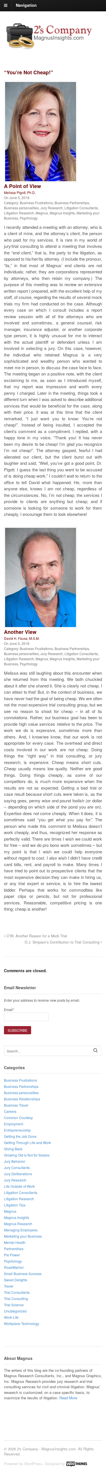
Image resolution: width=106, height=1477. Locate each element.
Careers (10, 1111)
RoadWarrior (14, 1267)
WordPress (33, 1463)
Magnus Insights (62, 212)
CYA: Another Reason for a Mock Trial (36, 935)
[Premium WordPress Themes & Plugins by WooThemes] (76, 1463)
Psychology (29, 218)
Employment (13, 1123)
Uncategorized (15, 1311)
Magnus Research (18, 1223)
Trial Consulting (16, 1298)
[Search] (95, 1050)
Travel (8, 1286)
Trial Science (14, 1304)
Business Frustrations (36, 202)
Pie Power (12, 1254)
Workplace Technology (21, 1323)
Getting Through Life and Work (27, 1142)
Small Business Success (23, 1273)
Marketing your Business (23, 1236)
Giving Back (13, 1148)
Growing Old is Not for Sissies (26, 1155)
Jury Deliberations (18, 1173)
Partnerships (13, 1248)
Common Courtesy (18, 1117)
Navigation (26, 5)
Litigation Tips (14, 1204)
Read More (68, 1397)
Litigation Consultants (81, 207)
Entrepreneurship (17, 1130)
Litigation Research (19, 212)
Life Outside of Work (19, 1186)
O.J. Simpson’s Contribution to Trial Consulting (63, 942)
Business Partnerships (72, 202)
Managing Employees (21, 1229)
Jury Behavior (14, 1161)
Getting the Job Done (20, 1136)
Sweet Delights (15, 1279)
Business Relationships (22, 1098)
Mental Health (14, 1242)
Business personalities (21, 207)
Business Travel (16, 1105)
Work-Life (11, 1317)
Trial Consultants (17, 1292)
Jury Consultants (17, 1167)
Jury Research (51, 207)
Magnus (42, 212)
